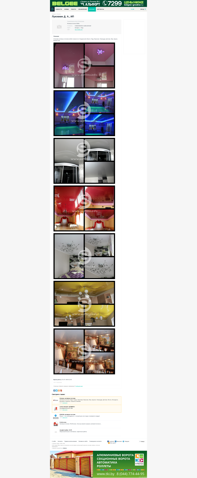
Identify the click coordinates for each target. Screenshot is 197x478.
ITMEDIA (65, 448)
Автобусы (100, 9)
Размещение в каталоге (95, 441)
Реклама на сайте (83, 441)
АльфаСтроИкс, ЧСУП (66, 430)
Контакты (60, 441)
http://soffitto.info (78, 29)
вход (142, 9)
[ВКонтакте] (54, 390)
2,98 (133, 9)
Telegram (127, 441)
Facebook (111, 441)
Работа (73, 9)
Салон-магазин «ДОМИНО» (67, 406)
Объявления (82, 9)
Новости (59, 9)
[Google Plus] (61, 390)
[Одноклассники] (59, 390)
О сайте (54, 441)
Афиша (66, 9)
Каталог (92, 9)
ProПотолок (63, 422)
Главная (54, 14)
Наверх (142, 441)
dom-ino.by (64, 409)
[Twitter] (56, 390)
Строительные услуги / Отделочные (75, 21)
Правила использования (70, 441)
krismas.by (64, 402)
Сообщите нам (79, 386)
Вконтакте (119, 441)
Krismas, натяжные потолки (67, 398)
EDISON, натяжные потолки (67, 414)
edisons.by (64, 417)
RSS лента (113, 443)
